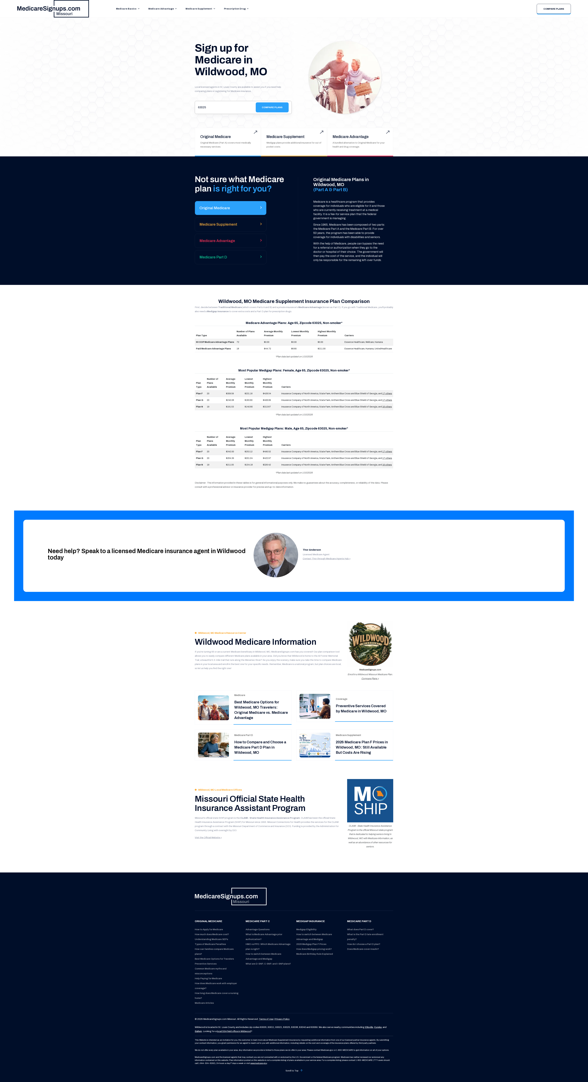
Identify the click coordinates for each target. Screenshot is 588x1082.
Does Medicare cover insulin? (363, 949)
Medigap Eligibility (306, 929)
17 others (387, 393)
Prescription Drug (235, 9)
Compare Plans (553, 9)
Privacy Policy (282, 1019)
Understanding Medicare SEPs (211, 939)
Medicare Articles (204, 1003)
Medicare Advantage (161, 9)
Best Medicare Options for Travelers (214, 959)
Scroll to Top (292, 1071)
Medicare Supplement (199, 9)
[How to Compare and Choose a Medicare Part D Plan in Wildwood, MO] (213, 745)
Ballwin (198, 1031)
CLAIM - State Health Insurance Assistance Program (270, 818)
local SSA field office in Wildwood (234, 1031)
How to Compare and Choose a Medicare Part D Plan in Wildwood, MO (260, 747)
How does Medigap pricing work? (314, 949)
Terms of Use (266, 1019)
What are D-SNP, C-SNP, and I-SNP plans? (268, 964)
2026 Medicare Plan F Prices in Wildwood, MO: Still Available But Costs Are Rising (362, 747)
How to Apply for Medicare (209, 929)
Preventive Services (206, 964)
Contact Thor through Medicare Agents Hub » (327, 558)
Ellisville (369, 1027)
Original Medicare (215, 137)
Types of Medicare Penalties (210, 944)
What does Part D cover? (360, 929)
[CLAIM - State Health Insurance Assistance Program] (370, 800)
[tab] (230, 209)
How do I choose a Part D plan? (363, 944)
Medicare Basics (126, 9)
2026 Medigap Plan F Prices (311, 944)
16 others (387, 407)
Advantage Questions (258, 929)
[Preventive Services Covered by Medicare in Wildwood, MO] (315, 706)
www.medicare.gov (258, 1063)
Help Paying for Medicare (208, 978)
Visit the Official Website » (208, 837)
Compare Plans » (370, 678)
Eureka (378, 1027)
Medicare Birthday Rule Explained (314, 954)
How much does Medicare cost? (212, 934)
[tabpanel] (344, 219)
